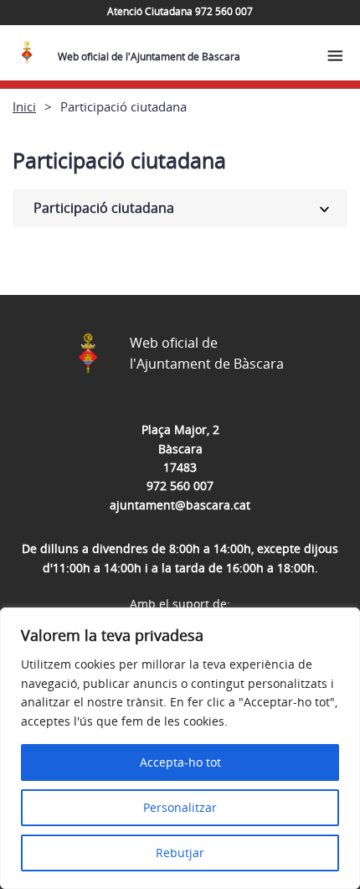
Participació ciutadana (103, 208)
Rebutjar (180, 853)
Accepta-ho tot (180, 762)
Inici (24, 106)
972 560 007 (180, 486)
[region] (180, 748)
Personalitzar (180, 807)
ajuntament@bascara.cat (180, 505)
